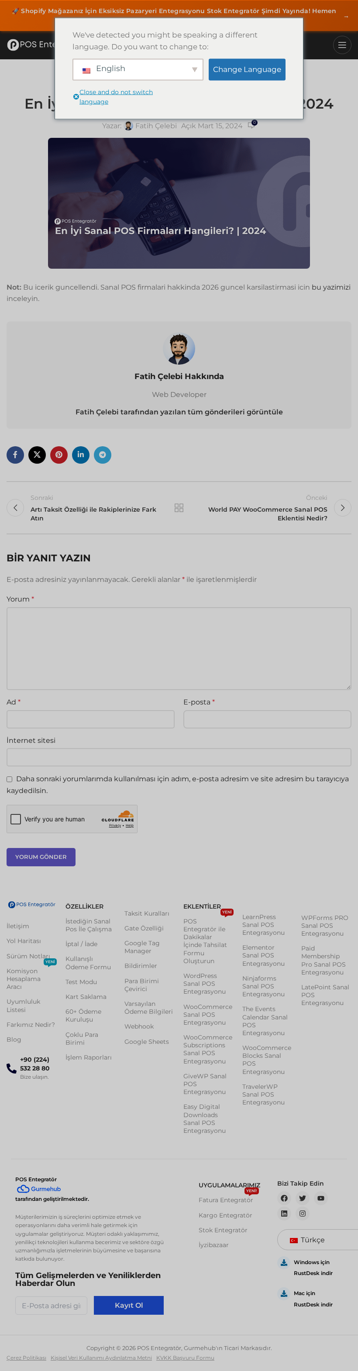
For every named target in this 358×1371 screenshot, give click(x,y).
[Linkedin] (284, 1214)
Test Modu (81, 982)
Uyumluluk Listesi (23, 1005)
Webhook (139, 1026)
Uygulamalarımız (229, 1185)
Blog (14, 1039)
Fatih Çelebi (156, 126)
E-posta (199, 702)
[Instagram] (303, 1214)
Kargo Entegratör (225, 1215)
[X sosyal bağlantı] (37, 455)
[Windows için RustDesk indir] (283, 1262)
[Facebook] (284, 1198)
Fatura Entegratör (228, 1198)
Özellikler (84, 906)
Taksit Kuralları (146, 913)
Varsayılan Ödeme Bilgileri (148, 1007)
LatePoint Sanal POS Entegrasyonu (325, 995)
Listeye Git (179, 507)
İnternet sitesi (31, 740)
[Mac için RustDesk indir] (283, 1293)
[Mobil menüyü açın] (342, 45)
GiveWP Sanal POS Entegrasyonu (205, 1084)
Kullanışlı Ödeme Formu (88, 963)
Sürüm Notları (28, 956)
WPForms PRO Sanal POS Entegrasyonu (324, 925)
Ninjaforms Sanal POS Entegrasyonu (263, 986)
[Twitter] (303, 1198)
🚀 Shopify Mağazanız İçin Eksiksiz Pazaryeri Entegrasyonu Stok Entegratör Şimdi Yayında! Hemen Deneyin (180, 15)
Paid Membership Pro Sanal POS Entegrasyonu (323, 960)
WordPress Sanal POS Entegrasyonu (204, 983)
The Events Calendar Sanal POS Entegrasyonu (265, 1021)
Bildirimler (140, 966)
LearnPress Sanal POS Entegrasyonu (263, 925)
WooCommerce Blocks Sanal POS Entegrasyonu (266, 1060)
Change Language (247, 69)
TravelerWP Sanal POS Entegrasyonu (263, 1094)
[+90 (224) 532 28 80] (12, 1068)
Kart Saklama (86, 997)
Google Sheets (146, 1042)
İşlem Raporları (88, 1057)
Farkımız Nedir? (31, 1025)
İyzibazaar (214, 1245)
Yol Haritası (24, 941)
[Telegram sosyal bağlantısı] (102, 455)
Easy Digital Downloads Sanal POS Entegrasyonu (204, 1119)
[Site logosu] (46, 45)
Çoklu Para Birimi (81, 1038)
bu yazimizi (331, 287)
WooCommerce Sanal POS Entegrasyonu (207, 1014)
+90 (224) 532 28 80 (35, 1064)
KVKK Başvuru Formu (185, 1357)
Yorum (20, 599)
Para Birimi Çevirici (141, 985)
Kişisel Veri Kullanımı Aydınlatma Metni (101, 1357)
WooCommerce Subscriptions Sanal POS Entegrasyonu (207, 1049)
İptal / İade (81, 944)
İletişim (18, 926)
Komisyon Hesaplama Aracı (31, 977)
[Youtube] (321, 1198)
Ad (14, 702)
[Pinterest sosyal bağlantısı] (59, 455)
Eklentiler (202, 906)
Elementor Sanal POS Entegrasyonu (263, 955)
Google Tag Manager (142, 947)
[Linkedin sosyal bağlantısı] (81, 455)
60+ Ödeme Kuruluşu (83, 1015)
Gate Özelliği (144, 928)
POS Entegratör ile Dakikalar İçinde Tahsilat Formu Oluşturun (207, 939)
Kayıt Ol (129, 1305)
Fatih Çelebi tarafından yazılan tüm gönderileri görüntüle (179, 412)
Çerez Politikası (26, 1357)
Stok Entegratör (223, 1230)
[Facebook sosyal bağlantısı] (15, 455)
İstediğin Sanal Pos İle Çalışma (88, 925)
